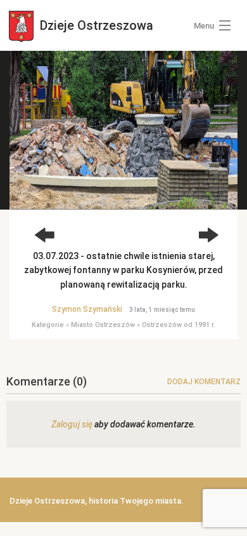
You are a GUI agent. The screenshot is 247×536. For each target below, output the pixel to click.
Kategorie (48, 325)
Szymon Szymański (87, 309)
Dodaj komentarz (204, 381)
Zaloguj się (71, 424)
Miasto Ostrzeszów (103, 325)
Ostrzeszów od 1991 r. (178, 325)
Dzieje (95, 25)
